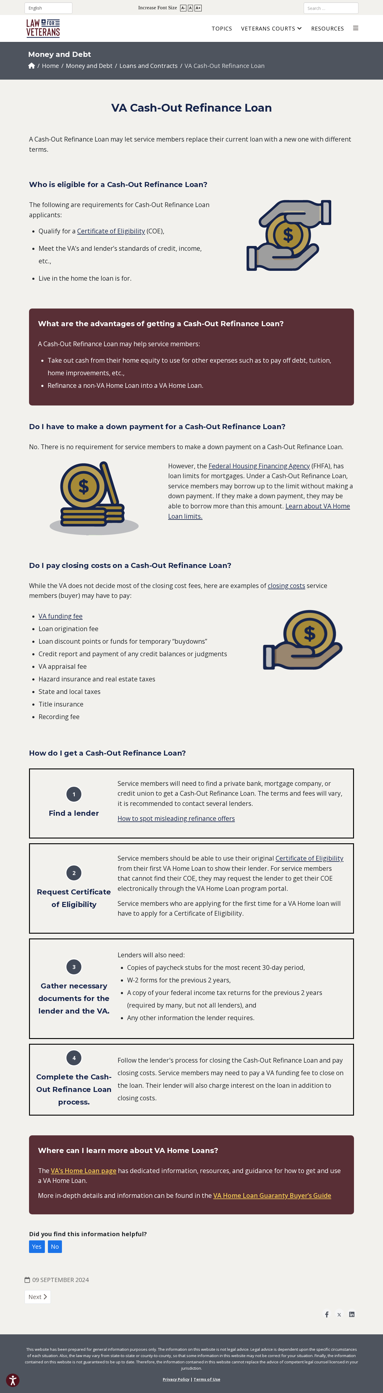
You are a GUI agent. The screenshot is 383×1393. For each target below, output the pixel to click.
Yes (37, 1246)
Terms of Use (207, 1379)
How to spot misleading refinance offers (176, 818)
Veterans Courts (268, 28)
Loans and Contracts (148, 66)
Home (50, 66)
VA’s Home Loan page (83, 1170)
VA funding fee (61, 616)
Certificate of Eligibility (111, 231)
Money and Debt (89, 66)
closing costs (286, 585)
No (55, 1246)
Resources (327, 28)
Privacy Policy (176, 1379)
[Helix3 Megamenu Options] (355, 28)
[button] (12, 1380)
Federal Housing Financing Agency (259, 466)
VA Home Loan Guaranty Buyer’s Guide (272, 1195)
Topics (222, 28)
